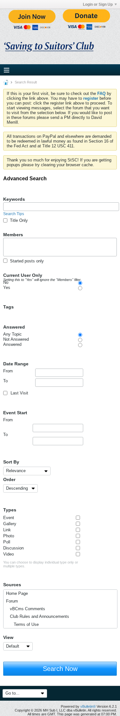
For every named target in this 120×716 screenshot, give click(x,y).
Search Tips (13, 214)
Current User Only (42, 275)
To (5, 380)
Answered (14, 327)
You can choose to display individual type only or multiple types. (40, 564)
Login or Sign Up (98, 4)
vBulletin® (88, 706)
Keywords (14, 199)
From (8, 371)
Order (9, 479)
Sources (12, 584)
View (8, 637)
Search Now (60, 668)
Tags (8, 306)
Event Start (15, 412)
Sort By (11, 461)
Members (13, 234)
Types (9, 509)
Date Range (15, 363)
